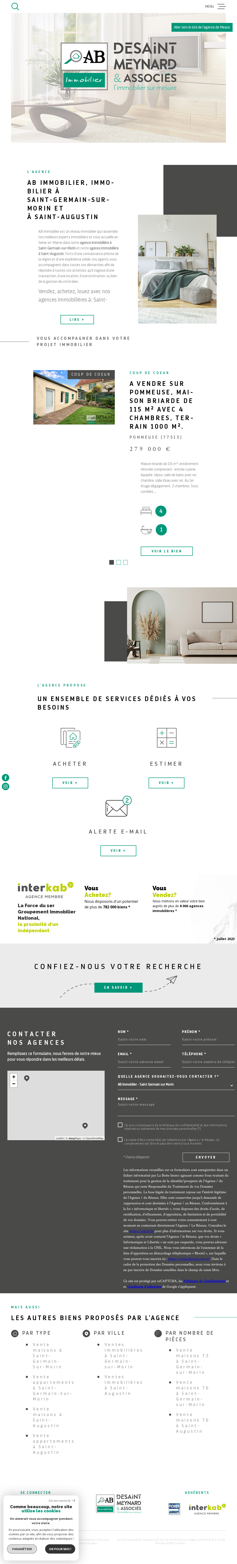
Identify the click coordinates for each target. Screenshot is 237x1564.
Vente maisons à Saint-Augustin (47, 1417)
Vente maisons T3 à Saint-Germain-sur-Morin (193, 1361)
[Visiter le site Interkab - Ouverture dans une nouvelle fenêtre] (207, 1509)
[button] (111, 562)
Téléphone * (194, 1054)
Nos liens (217, 1539)
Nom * (123, 1032)
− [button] (13, 1084)
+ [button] (13, 1077)
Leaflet (60, 1138)
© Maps (73, 1138)
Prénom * (191, 1032)
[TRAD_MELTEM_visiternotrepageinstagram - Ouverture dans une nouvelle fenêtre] (5, 786)
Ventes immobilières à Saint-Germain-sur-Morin (124, 1355)
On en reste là (59, 1500)
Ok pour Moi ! (60, 1549)
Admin (204, 1539)
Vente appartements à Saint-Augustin (54, 1443)
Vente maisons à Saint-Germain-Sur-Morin (47, 1355)
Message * (128, 1099)
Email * (125, 1054)
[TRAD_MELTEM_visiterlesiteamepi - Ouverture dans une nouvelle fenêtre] (174, 1509)
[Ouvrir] (15, 6)
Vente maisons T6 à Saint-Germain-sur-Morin (193, 1393)
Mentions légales (187, 1539)
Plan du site (166, 1539)
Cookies (180, 1543)
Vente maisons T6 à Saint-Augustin (193, 1422)
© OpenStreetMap (93, 1138)
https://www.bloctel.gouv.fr (189, 1258)
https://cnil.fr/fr (141, 1230)
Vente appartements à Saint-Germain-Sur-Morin (54, 1388)
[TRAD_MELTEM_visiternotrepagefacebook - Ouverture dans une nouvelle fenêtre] (5, 777)
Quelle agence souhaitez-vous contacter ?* (168, 1076)
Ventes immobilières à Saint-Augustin (124, 1385)
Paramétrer (22, 1549)
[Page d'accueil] (118, 1511)
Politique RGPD (164, 1543)
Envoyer (206, 1157)
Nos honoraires (126, 1539)
